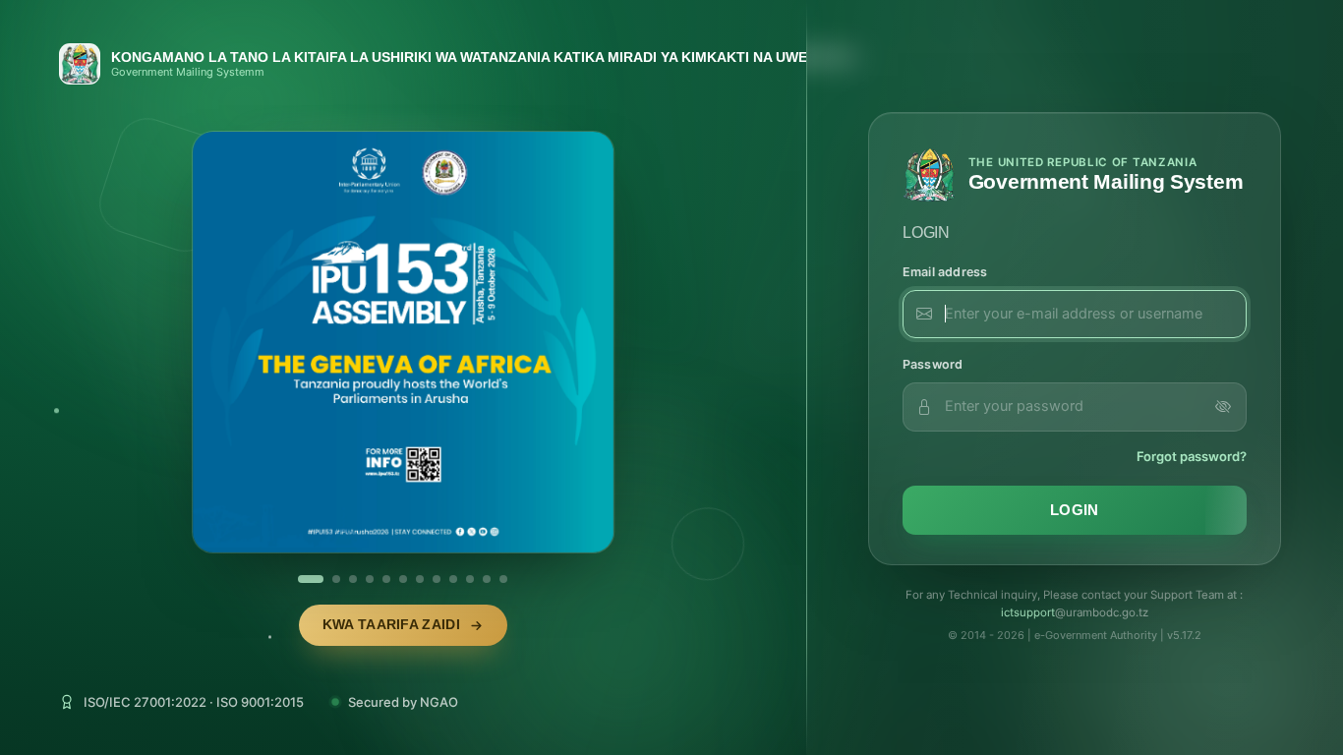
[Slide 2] (327, 579)
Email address (945, 271)
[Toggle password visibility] (1223, 407)
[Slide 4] (370, 579)
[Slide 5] (386, 579)
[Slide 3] (353, 579)
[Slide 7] (420, 579)
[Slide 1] (302, 579)
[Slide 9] (453, 579)
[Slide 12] (503, 579)
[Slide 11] (487, 579)
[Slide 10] (470, 579)
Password (933, 364)
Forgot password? (1192, 456)
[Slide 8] (436, 579)
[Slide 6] (403, 579)
